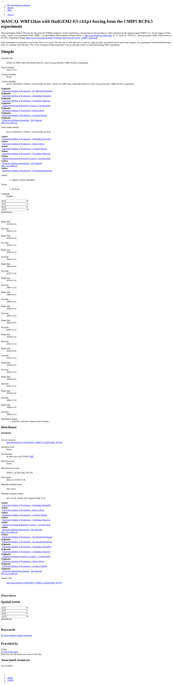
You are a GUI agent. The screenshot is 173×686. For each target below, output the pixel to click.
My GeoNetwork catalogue (18, 5)
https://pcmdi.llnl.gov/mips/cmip (98, 35)
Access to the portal (9, 652)
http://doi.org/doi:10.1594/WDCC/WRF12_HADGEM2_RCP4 (33, 583)
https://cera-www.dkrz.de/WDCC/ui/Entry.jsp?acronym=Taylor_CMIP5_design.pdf (62, 38)
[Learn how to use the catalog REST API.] (6, 682)
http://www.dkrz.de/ (9, 123)
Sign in (10, 15)
